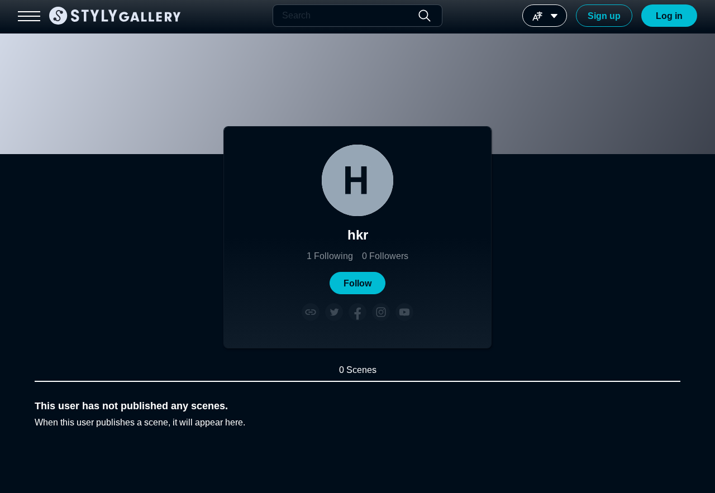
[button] (357, 283)
